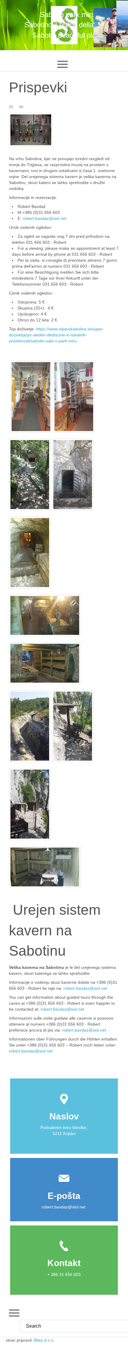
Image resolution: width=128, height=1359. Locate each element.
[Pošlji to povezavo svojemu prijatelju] (22, 106)
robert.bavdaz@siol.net (44, 218)
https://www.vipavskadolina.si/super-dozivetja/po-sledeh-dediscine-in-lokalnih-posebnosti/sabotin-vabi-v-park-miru (56, 335)
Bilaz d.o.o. (45, 1340)
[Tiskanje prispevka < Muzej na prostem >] (12, 106)
